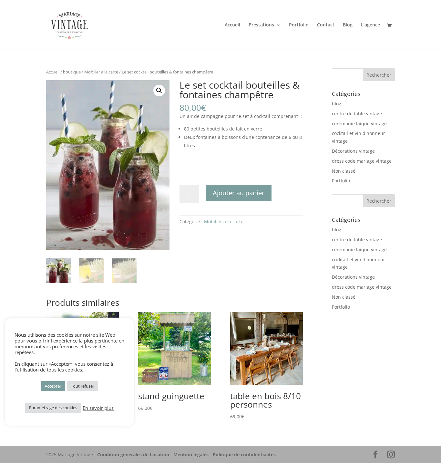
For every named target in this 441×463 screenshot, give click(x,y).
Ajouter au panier (238, 192)
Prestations (261, 25)
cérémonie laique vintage (359, 124)
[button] (159, 90)
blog (336, 104)
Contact (325, 25)
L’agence (370, 25)
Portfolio (299, 25)
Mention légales (191, 454)
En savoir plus (98, 408)
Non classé (343, 171)
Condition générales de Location (133, 454)
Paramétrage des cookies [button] (53, 407)
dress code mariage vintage (362, 161)
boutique (72, 72)
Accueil (232, 25)
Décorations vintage (353, 151)
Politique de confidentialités (244, 454)
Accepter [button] (53, 386)
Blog (348, 25)
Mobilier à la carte (101, 72)
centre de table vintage (357, 114)
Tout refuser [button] (82, 386)
